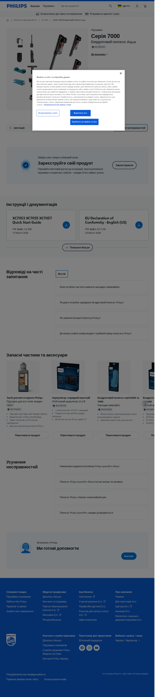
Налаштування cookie (48, 113)
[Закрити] (120, 73)
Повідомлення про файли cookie (57, 104)
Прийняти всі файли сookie (84, 121)
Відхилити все (80, 113)
